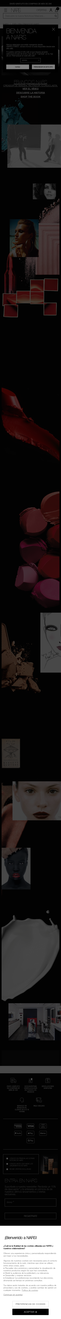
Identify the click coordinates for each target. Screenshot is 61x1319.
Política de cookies (30, 1290)
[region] (30, 1272)
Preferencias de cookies (30, 1304)
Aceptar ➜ (30, 1311)
